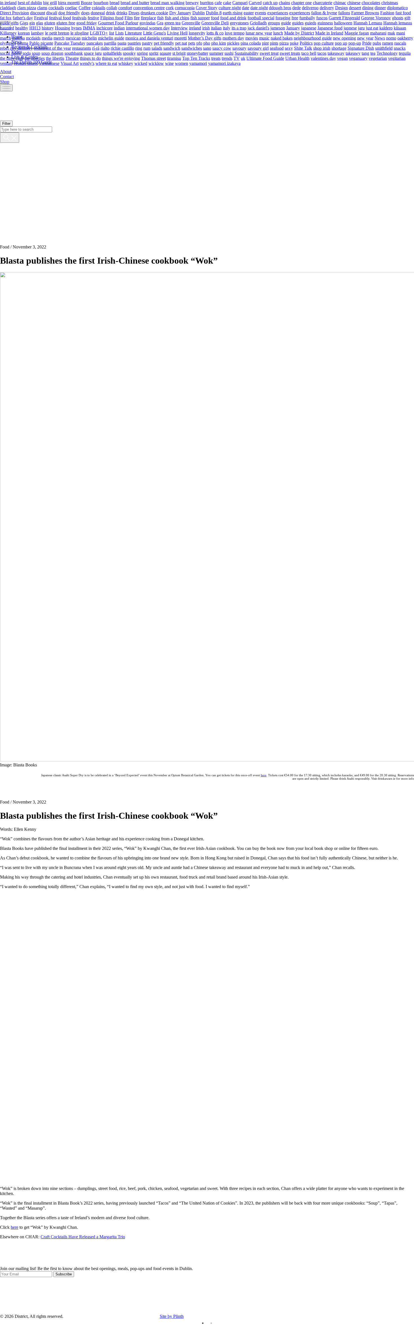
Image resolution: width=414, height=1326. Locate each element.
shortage (338, 48)
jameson (277, 27)
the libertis (55, 58)
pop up (341, 42)
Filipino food (111, 17)
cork (170, 7)
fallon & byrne (324, 12)
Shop (4, 81)
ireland (195, 27)
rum (146, 48)
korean (24, 32)
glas (39, 22)
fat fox (6, 17)
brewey (192, 2)
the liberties (35, 58)
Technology (387, 53)
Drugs (133, 12)
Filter (6, 123)
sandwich (171, 48)
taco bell (308, 53)
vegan (342, 58)
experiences (299, 12)
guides (298, 22)
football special (261, 17)
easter (249, 12)
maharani (378, 32)
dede (296, 7)
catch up (270, 2)
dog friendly (69, 12)
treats (216, 58)
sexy (289, 48)
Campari (240, 2)
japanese (308, 27)
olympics (8, 42)
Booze (86, 2)
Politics (306, 42)
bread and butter (135, 2)
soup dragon (52, 53)
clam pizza (26, 7)
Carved (255, 2)
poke (294, 42)
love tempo (234, 32)
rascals (400, 42)
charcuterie (322, 2)
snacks (400, 48)
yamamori (198, 63)
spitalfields (112, 53)
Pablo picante (41, 42)
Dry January (180, 12)
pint (265, 42)
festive (93, 17)
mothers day (233, 37)
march (5, 37)
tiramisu (174, 58)
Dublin (198, 12)
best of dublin (30, 2)
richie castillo (122, 48)
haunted (7, 27)
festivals (79, 17)
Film (128, 17)
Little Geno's (154, 32)
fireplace (148, 17)
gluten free (65, 22)
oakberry (405, 37)
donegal (98, 12)
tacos (321, 53)
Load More (207, 1253)
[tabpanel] (207, 1271)
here (263, 775)
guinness (325, 22)
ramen (387, 42)
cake (227, 2)
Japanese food (329, 27)
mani (400, 32)
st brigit (179, 53)
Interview (179, 27)
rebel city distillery (16, 48)
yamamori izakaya (224, 63)
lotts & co (215, 32)
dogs (85, 12)
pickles (233, 42)
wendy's (87, 63)
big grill (50, 2)
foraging (282, 17)
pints (274, 42)
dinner (380, 7)
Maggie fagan (356, 32)
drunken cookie (154, 12)
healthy (21, 27)
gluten (49, 22)
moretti (180, 37)
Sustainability (247, 53)
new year (365, 37)
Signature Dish (361, 48)
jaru (361, 27)
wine (169, 63)
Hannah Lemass (367, 22)
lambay (37, 32)
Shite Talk (303, 48)
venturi (6, 63)
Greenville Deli (215, 22)
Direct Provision (14, 12)
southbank (73, 53)
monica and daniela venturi (149, 37)
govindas (147, 22)
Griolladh (258, 22)
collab (111, 7)
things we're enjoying (121, 58)
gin (32, 22)
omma (22, 42)
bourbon (101, 2)
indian (119, 27)
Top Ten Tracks (196, 58)
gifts (15, 22)
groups (274, 22)
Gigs (24, 22)
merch (59, 37)
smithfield (384, 48)
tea (372, 53)
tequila (405, 53)
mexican (73, 37)
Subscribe (63, 1274)
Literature (133, 32)
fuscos (322, 17)
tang (365, 53)
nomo (391, 37)
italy (226, 27)
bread (114, 2)
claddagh (8, 7)
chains (284, 2)
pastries (134, 42)
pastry (147, 42)
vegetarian (378, 58)
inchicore (104, 27)
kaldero (386, 27)
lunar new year (259, 32)
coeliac (71, 7)
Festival (41, 17)
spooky (129, 53)
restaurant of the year (52, 48)
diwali (51, 12)
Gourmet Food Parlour (118, 22)
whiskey (125, 63)
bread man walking (167, 2)
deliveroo (310, 7)
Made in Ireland (329, 32)
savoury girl (258, 48)
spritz (154, 53)
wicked (140, 63)
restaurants (81, 48)
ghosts (397, 17)
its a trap (239, 27)
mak (391, 32)
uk (243, 58)
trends (227, 58)
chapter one (301, 2)
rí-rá (95, 48)
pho (206, 42)
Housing (62, 27)
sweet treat (269, 53)
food (215, 17)
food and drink (233, 17)
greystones (239, 22)
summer (216, 53)
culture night (230, 7)
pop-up (354, 42)
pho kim (218, 42)
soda (27, 53)
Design (341, 7)
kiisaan (400, 27)
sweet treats (290, 53)
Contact (7, 76)
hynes (76, 27)
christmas (389, 2)
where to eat (106, 63)
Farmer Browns (365, 12)
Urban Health (297, 58)
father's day (23, 17)
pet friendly (164, 42)
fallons (344, 12)
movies (251, 37)
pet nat (181, 42)
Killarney (8, 32)
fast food (403, 12)
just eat (372, 27)
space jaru (93, 53)
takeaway (336, 53)
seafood (277, 48)
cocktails (56, 7)
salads (157, 48)
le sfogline (79, 32)
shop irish (321, 48)
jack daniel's (258, 27)
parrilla (110, 42)
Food (4, 247)
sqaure (165, 53)
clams (42, 7)
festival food (60, 17)
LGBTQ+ (99, 32)
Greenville (191, 22)
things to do (90, 58)
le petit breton (57, 32)
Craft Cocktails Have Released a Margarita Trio (83, 1236)
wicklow (156, 63)
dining (367, 7)
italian (216, 27)
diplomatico (397, 7)
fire (137, 17)
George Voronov (376, 17)
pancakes (94, 42)
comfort (125, 7)
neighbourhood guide (313, 37)
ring (138, 48)
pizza (284, 42)
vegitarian (397, 58)
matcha (18, 37)
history (48, 27)
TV (236, 58)
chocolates (371, 2)
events (260, 12)
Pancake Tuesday (69, 42)
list (111, 32)
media (47, 37)
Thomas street (153, 58)
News (380, 37)
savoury (239, 48)
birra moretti (69, 2)
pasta (121, 42)
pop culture (324, 42)
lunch (278, 32)
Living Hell (177, 32)
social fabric (10, 53)
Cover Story (206, 7)
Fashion (387, 12)
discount (37, 12)
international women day (148, 27)
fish (160, 17)
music (264, 37)
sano (207, 48)
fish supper (200, 17)
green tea (172, 22)
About (5, 71)
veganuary (358, 58)
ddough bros (280, 7)
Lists (119, 32)
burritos (206, 2)
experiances (277, 12)
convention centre (149, 7)
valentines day (323, 58)
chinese (353, 2)
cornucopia (185, 7)
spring (142, 53)
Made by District (299, 32)
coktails (98, 7)
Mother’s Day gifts (204, 37)
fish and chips (177, 17)
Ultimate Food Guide (265, 58)
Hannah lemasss (397, 22)
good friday (86, 22)
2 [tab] (211, 1323)
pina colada (251, 42)
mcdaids (33, 37)
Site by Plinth (172, 1316)
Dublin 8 (214, 12)
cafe (218, 2)
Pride (366, 42)
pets (191, 42)
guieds (310, 22)
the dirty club (11, 58)
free (294, 17)
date (245, 7)
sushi (228, 53)
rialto (105, 48)
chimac (339, 2)
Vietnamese (49, 63)
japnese (350, 27)
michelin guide (111, 37)
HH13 (35, 27)
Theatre (72, 58)
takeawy (353, 53)
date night (259, 7)
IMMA (89, 27)
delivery (327, 7)
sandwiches (191, 48)
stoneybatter (197, 53)
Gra (160, 22)
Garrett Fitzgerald (344, 17)
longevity (197, 32)
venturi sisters (26, 63)
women (181, 63)
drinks (121, 12)
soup (36, 53)
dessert (355, 7)
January (293, 27)
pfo (199, 42)
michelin (89, 37)
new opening (344, 37)
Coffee (85, 7)
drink (110, 12)
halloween (343, 22)
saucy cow (221, 48)
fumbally (307, 17)
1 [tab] (203, 1323)
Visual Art (70, 63)
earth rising (232, 12)
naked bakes (282, 37)
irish (206, 27)
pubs (377, 42)
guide (286, 22)
